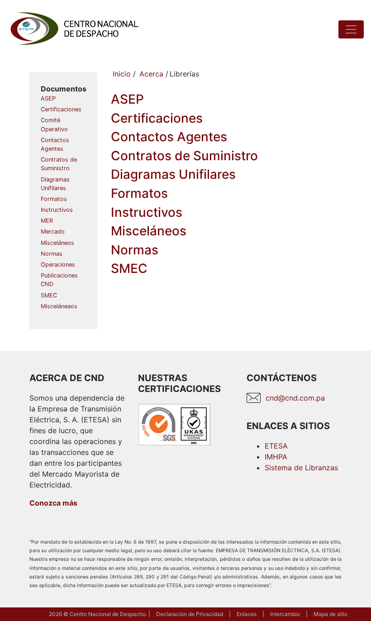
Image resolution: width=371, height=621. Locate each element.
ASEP (48, 98)
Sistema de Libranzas (301, 467)
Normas (51, 253)
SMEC (49, 295)
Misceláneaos (59, 306)
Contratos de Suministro (184, 155)
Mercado (53, 231)
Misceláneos (57, 242)
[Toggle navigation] (351, 29)
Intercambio (285, 614)
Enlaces (247, 614)
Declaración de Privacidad (189, 614)
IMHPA (276, 456)
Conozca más (53, 502)
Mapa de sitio (330, 614)
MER (47, 220)
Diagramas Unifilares (173, 174)
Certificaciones (61, 109)
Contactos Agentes (169, 136)
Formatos (54, 199)
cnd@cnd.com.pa (295, 397)
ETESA (276, 445)
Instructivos (57, 209)
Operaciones (58, 264)
